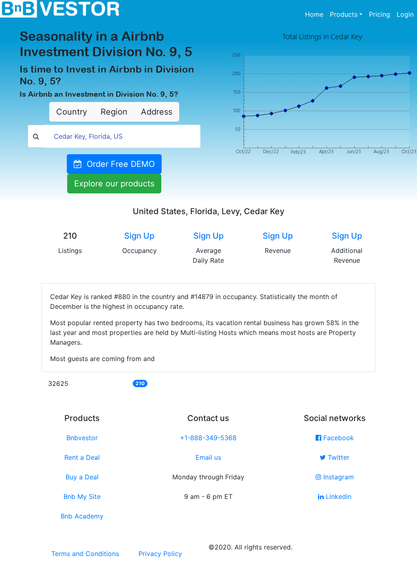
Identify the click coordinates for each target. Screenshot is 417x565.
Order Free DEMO (118, 164)
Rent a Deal (82, 457)
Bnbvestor (82, 438)
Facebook (337, 438)
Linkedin (337, 496)
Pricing (379, 14)
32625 (58, 383)
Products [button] (344, 14)
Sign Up (139, 236)
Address (156, 112)
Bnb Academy (82, 516)
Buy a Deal (82, 477)
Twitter (337, 457)
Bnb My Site (82, 496)
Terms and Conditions (85, 553)
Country (71, 112)
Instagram (337, 477)
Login (405, 14)
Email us (208, 457)
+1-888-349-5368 (208, 438)
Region (114, 112)
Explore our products (114, 183)
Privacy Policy (160, 553)
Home (316, 14)
